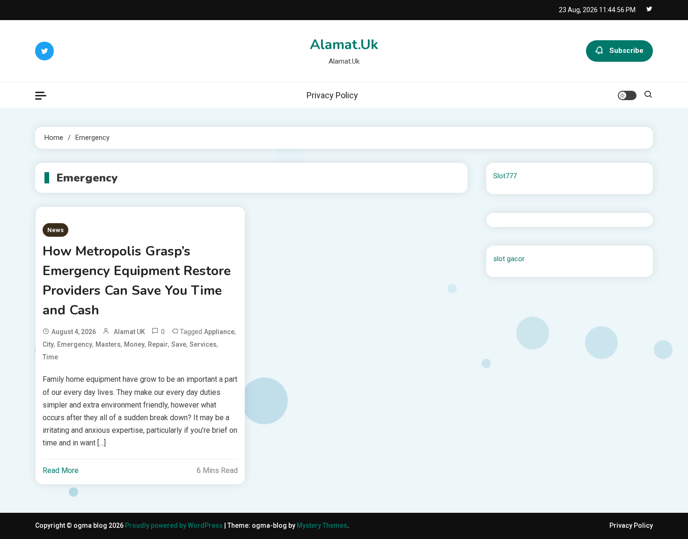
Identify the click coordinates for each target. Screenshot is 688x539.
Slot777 (505, 176)
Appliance (219, 331)
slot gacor (509, 259)
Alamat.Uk (344, 44)
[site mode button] (627, 95)
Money (134, 344)
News (55, 229)
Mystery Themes (322, 525)
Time (50, 357)
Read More (61, 470)
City (48, 344)
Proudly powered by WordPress (174, 525)
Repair (158, 344)
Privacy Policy (332, 95)
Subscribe (626, 50)
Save (178, 344)
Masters (108, 344)
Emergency (74, 344)
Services (203, 344)
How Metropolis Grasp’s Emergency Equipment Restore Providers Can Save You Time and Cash (137, 280)
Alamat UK (129, 331)
